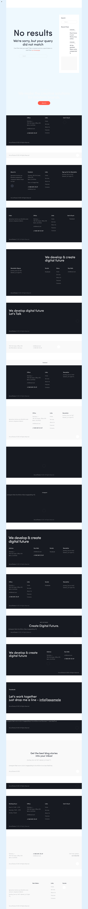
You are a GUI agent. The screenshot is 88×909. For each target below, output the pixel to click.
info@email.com (31, 128)
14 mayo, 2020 (73, 30)
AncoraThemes (12, 142)
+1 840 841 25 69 (32, 133)
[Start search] (21, 56)
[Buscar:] (69, 22)
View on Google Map (33, 182)
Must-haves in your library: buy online (73, 36)
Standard (72, 29)
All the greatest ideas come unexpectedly (73, 49)
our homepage (36, 50)
